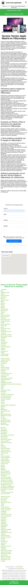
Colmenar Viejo (4, 361)
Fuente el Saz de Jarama (6, 378)
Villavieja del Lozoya (5, 559)
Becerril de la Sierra (5, 315)
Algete (2, 301)
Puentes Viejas (4, 463)
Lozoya (2, 403)
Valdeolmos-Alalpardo (6, 529)
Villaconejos (3, 543)
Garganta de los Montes (6, 382)
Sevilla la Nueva (4, 498)
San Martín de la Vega (6, 484)
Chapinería (3, 348)
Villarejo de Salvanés (6, 556)
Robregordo (3, 475)
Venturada (3, 540)
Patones (3, 445)
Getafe (2, 387)
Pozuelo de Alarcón (5, 457)
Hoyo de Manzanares (6, 397)
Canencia (3, 339)
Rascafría (3, 466)
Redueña (3, 468)
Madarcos (3, 406)
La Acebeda (3, 289)
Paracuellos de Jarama (6, 442)
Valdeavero (3, 520)
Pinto (2, 454)
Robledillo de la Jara (5, 472)
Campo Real (3, 337)
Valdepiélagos (4, 531)
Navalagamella (4, 432)
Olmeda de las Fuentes (6, 439)
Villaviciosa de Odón (5, 558)
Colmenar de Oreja (5, 358)
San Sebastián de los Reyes (7, 487)
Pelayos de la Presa (5, 448)
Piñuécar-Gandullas (5, 456)
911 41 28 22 (19, 567)
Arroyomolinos (4, 310)
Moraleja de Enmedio (6, 421)
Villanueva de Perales (6, 552)
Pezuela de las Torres (6, 451)
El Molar (3, 417)
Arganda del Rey (4, 309)
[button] (14, 10)
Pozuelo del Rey (5, 459)
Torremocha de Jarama (6, 514)
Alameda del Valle (5, 292)
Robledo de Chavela (5, 474)
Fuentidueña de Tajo (5, 379)
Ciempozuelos (4, 351)
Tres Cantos (3, 517)
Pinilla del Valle (4, 453)
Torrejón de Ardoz (5, 507)
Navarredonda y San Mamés (7, 435)
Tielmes (3, 504)
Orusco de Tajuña (5, 441)
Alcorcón (3, 298)
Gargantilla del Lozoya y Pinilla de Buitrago (11, 384)
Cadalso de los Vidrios (6, 334)
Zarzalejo (3, 561)
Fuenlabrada (3, 376)
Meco (2, 412)
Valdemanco (4, 523)
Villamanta (3, 547)
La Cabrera (3, 333)
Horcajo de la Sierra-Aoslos (7, 394)
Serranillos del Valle (5, 496)
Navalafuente (4, 430)
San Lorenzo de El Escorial (7, 483)
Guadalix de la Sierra (5, 390)
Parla (2, 444)
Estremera (3, 372)
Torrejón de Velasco (5, 510)
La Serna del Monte (5, 493)
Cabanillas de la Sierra (6, 331)
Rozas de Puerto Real (6, 478)
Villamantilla (3, 549)
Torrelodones (4, 513)
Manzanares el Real (5, 411)
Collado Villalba (4, 355)
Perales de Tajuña (5, 450)
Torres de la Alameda (6, 516)
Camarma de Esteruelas (6, 336)
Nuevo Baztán (4, 438)
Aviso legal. (4, 573)
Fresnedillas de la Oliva (6, 373)
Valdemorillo (4, 526)
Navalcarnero (4, 433)
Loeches (3, 402)
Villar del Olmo (4, 555)
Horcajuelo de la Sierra (6, 396)
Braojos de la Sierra (5, 324)
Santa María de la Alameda (7, 489)
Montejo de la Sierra (5, 420)
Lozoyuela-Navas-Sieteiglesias (8, 405)
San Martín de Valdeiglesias (7, 486)
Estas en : (7, 6)
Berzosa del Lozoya (5, 319)
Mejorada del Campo (5, 414)
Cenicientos (3, 343)
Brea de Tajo (4, 325)
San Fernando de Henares (7, 481)
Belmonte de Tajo (5, 316)
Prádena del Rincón (5, 460)
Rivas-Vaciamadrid (5, 471)
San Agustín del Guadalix (6, 480)
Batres (2, 313)
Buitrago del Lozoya (5, 328)
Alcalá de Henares (5, 295)
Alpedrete (3, 303)
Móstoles (3, 427)
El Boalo (3, 322)
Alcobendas (3, 297)
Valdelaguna (3, 522)
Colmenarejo (4, 363)
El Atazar (3, 312)
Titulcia (2, 505)
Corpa (2, 364)
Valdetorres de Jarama (6, 532)
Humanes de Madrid (5, 399)
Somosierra (3, 499)
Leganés (3, 400)
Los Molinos (4, 418)
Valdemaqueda (4, 525)
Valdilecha (3, 534)
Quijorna (2, 465)
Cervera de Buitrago (5, 346)
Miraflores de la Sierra (6, 415)
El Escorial (3, 370)
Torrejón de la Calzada (6, 508)
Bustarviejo (3, 330)
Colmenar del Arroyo (5, 360)
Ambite (2, 304)
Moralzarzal (3, 423)
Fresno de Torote (5, 375)
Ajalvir (2, 291)
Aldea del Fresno (5, 300)
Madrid (2, 408)
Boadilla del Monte (5, 321)
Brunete (2, 327)
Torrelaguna (3, 511)
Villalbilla (3, 544)
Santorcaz (3, 490)
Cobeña (2, 352)
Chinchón (3, 349)
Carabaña (3, 340)
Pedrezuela (3, 447)
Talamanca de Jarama (6, 502)
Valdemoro (3, 528)
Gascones (3, 385)
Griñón (2, 388)
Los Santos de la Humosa (7, 492)
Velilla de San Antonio (6, 537)
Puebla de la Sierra (5, 462)
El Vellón (3, 538)
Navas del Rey (4, 436)
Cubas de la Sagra (5, 367)
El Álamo (3, 294)
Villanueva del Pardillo (6, 553)
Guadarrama (3, 391)
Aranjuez (3, 307)
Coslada (3, 366)
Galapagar (3, 381)
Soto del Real (4, 501)
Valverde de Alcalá (5, 535)
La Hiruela (3, 393)
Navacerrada (4, 429)
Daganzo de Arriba (5, 369)
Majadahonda (4, 409)
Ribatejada (3, 469)
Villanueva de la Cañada (6, 550)
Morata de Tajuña (5, 424)
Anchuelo (3, 306)
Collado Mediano (5, 354)
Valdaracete (3, 519)
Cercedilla (3, 345)
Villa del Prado (4, 541)
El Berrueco (3, 318)
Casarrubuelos (4, 342)
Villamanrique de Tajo (6, 546)
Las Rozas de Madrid (6, 477)
